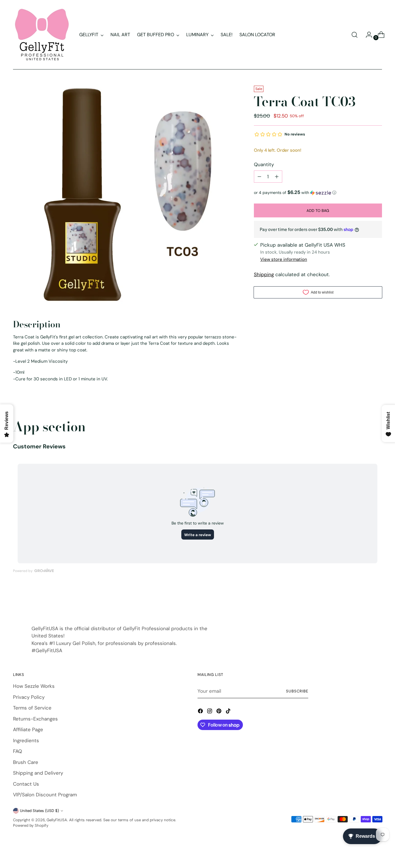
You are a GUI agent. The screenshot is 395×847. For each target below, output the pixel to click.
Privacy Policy (29, 697)
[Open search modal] (354, 35)
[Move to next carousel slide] (377, 600)
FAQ (17, 751)
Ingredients (26, 740)
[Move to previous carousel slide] (364, 600)
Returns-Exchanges (35, 719)
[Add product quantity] (277, 176)
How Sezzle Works (34, 686)
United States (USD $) (39, 810)
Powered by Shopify (30, 825)
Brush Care (25, 762)
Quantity (264, 164)
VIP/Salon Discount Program (45, 794)
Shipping (264, 274)
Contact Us (26, 784)
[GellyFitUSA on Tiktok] (228, 712)
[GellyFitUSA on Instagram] (210, 712)
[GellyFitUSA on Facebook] (201, 712)
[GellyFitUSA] (42, 35)
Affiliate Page (28, 729)
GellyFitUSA (57, 819)
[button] (318, 192)
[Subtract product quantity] (259, 176)
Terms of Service (32, 708)
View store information (283, 259)
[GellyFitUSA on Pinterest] (219, 712)
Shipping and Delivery (38, 773)
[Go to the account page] (366, 35)
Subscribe (297, 691)
